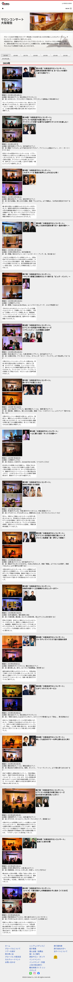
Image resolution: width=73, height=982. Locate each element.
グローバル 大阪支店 (13, 957)
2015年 (45, 55)
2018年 (15, 55)
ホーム (7, 946)
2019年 (6, 55)
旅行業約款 (58, 946)
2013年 (65, 55)
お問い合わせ (10, 962)
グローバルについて (12, 948)
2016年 (35, 55)
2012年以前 (5, 59)
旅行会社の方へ (60, 948)
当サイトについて (60, 951)
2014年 (55, 55)
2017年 (25, 55)
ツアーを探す (10, 951)
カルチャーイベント (12, 959)
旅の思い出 (9, 954)
